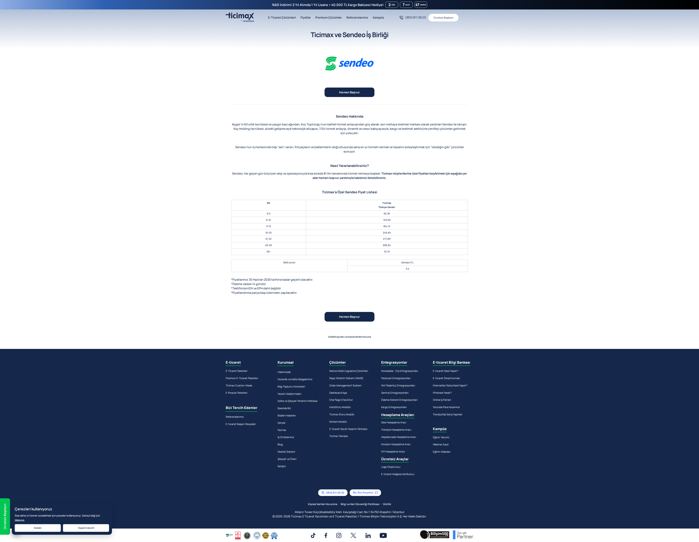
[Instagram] (338, 535)
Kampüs (378, 17)
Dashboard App (338, 392)
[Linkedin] (368, 535)
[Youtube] (383, 535)
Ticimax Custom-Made (239, 385)
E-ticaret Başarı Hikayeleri (241, 424)
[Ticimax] (240, 18)
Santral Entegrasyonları (394, 392)
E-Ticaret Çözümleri (282, 17)
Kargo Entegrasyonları (394, 407)
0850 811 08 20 (415, 17)
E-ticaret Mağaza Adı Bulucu (397, 474)
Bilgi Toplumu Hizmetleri (291, 386)
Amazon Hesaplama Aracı (396, 444)
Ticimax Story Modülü (341, 414)
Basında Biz (284, 408)
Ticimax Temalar (338, 436)
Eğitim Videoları (442, 451)
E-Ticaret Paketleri (236, 371)
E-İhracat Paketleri (236, 392)
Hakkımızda (284, 372)
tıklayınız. (20, 520)
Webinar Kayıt (441, 444)
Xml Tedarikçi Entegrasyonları (398, 385)
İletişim (282, 466)
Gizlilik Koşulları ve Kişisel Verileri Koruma (349, 336)
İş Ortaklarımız (286, 437)
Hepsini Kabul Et (86, 527)
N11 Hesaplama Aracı (393, 451)
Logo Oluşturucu (390, 466)
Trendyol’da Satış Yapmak (447, 414)
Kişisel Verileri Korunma (322, 504)
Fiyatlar (306, 17)
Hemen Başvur (349, 92)
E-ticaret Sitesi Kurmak (446, 378)
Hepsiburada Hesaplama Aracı (398, 437)
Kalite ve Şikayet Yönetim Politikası (297, 401)
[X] (353, 535)
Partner (282, 430)
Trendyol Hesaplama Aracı (396, 429)
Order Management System (345, 385)
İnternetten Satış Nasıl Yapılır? (450, 385)
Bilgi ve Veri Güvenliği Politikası (360, 504)
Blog (280, 444)
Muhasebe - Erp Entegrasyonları (399, 371)
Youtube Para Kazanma (446, 407)
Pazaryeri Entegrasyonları (396, 378)
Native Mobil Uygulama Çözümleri (348, 371)
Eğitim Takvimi (441, 437)
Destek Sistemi (286, 451)
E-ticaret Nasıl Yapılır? (445, 371)
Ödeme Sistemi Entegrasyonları (399, 399)
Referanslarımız (357, 17)
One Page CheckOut (341, 399)
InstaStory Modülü (340, 407)
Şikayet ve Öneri (287, 459)
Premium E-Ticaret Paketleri (242, 378)
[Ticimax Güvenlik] (252, 535)
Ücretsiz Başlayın (443, 17)
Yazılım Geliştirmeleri (289, 393)
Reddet (38, 527)
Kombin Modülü (338, 421)
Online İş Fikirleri (442, 399)
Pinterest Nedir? (442, 392)
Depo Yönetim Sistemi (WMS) (346, 378)
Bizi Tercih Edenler (241, 407)
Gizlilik (387, 504)
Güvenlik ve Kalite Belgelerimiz (295, 379)
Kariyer (282, 422)
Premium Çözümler (328, 17)
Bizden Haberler (287, 415)
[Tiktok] (313, 535)
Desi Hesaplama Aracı (393, 422)
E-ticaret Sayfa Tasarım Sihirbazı (348, 429)
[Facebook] (326, 535)
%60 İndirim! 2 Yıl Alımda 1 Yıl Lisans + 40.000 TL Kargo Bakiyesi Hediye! (328, 5)
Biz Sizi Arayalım (363, 492)
